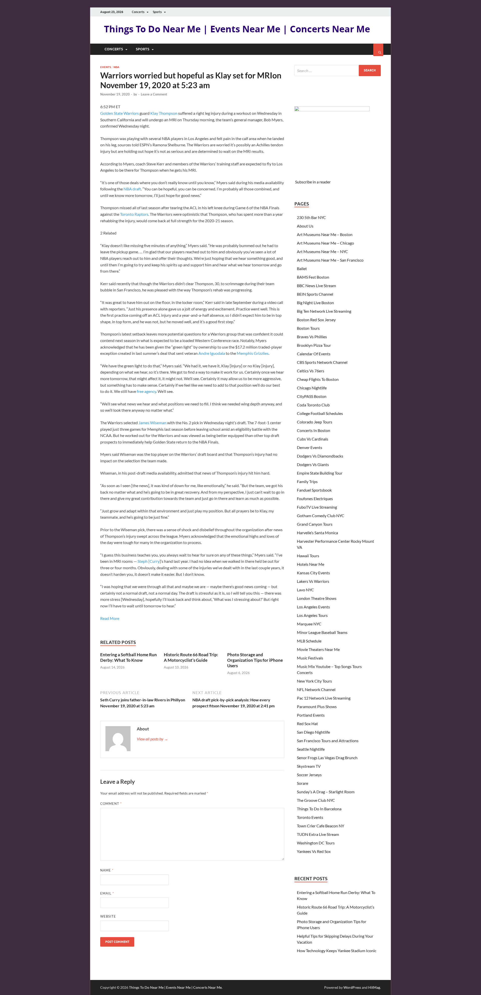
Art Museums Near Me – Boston (324, 234)
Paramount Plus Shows (317, 706)
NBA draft (132, 188)
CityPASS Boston (311, 396)
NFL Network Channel (316, 689)
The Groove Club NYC (316, 800)
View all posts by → (152, 738)
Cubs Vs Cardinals (312, 438)
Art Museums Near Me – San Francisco (330, 260)
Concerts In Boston (313, 430)
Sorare (302, 783)
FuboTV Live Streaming (317, 507)
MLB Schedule (309, 640)
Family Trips (307, 481)
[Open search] (378, 50)
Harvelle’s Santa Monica (317, 532)
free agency (146, 391)
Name (106, 870)
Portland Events (311, 715)
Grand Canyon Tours (314, 524)
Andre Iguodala (211, 353)
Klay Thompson (163, 113)
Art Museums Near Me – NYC (322, 251)
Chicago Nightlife (312, 387)
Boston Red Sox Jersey (316, 319)
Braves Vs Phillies (312, 336)
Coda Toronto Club (313, 404)
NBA (116, 67)
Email (107, 893)
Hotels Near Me (310, 564)
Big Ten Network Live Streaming (324, 311)
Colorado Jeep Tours (314, 421)
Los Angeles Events (313, 606)
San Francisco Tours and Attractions (327, 740)
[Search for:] (337, 70)
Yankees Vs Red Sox (314, 851)
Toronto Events (310, 817)
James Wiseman (152, 422)
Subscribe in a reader (313, 181)
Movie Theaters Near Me (318, 649)
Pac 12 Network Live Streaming (323, 698)
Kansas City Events (313, 572)
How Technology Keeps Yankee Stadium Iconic (336, 950)
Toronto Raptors (134, 214)
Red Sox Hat (307, 723)
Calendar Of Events (313, 353)
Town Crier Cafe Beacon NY (320, 825)
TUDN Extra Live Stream (318, 834)
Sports (157, 12)
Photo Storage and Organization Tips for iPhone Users (255, 660)
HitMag (374, 987)
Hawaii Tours (308, 555)
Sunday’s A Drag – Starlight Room (325, 791)
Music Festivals (310, 657)
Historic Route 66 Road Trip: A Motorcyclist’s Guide (191, 657)
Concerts (138, 12)
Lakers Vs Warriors (313, 581)
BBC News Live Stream (316, 285)
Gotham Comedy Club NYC (320, 515)
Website (108, 916)
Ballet (302, 268)
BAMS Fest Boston (313, 277)
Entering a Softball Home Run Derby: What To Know (128, 657)
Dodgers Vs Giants (313, 464)
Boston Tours (308, 328)
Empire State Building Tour (319, 473)
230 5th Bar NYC (311, 217)
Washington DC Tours (316, 842)
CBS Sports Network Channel (322, 362)
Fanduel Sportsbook (314, 490)
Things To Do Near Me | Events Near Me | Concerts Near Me (237, 29)
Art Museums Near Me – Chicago (325, 243)
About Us (305, 226)
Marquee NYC (309, 623)
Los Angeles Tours (312, 615)
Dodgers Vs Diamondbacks (320, 456)
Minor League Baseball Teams (322, 632)
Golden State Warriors (119, 113)
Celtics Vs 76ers (310, 370)
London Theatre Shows (316, 598)
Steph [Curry (149, 561)
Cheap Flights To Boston (318, 379)
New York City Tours (314, 681)
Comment (111, 804)
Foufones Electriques (315, 498)
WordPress (352, 987)
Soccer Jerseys (309, 774)
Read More (109, 618)
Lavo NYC (305, 589)
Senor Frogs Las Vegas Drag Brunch (327, 757)
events (105, 67)
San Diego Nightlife (313, 732)
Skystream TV (309, 766)
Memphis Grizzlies (253, 353)
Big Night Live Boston (315, 302)
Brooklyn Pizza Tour (314, 345)
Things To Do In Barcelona (319, 808)
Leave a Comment (154, 94)
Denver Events (309, 447)
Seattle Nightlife (311, 749)
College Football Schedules (320, 413)
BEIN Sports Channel (315, 294)
